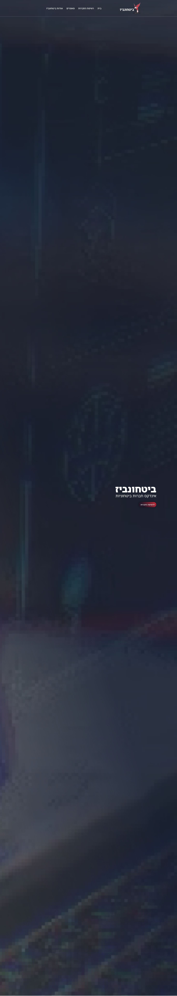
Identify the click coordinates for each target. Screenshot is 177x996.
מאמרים (70, 8)
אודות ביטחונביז (54, 8)
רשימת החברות (86, 8)
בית (99, 8)
